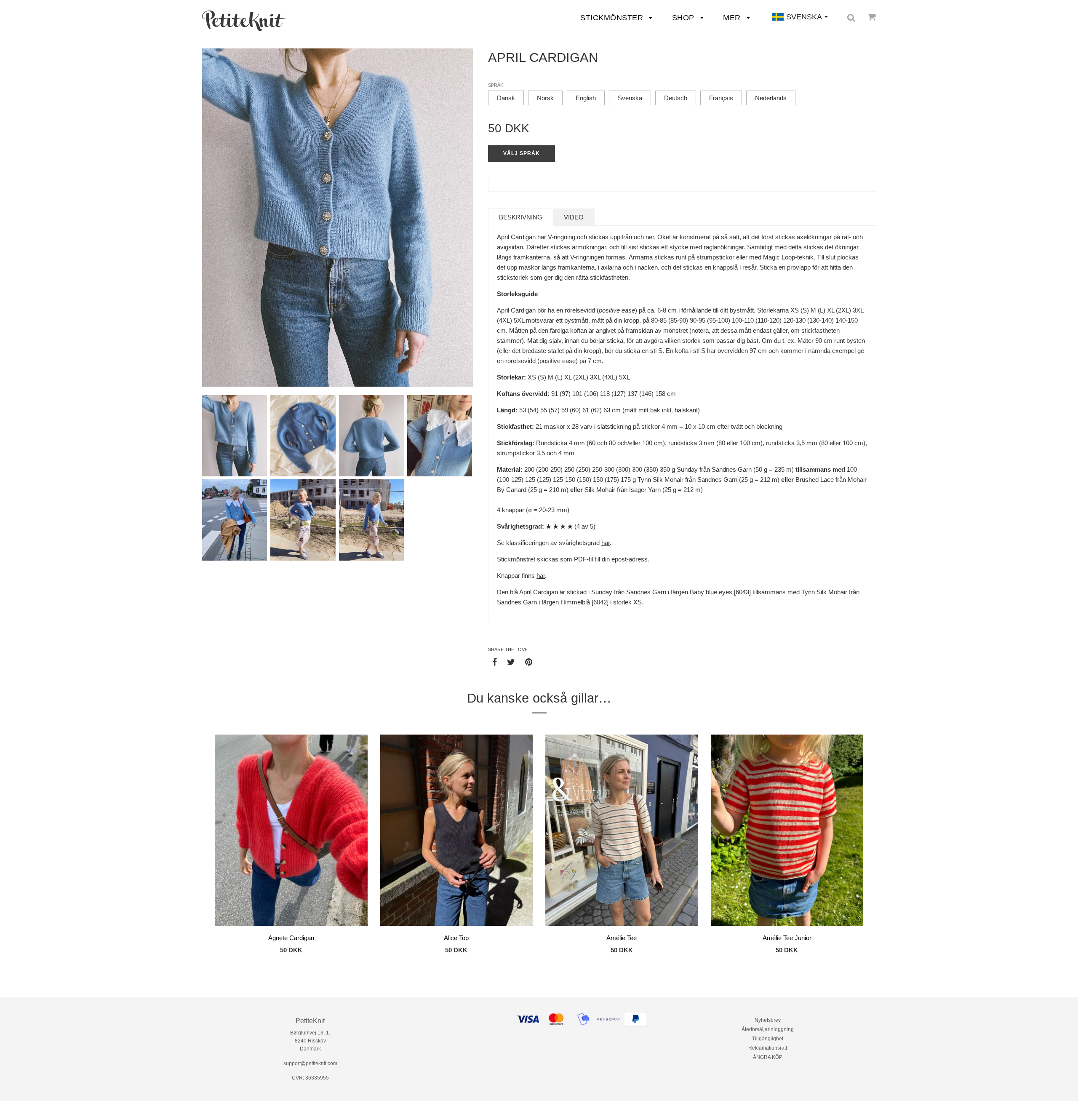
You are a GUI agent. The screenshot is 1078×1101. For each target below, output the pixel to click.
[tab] (520, 217)
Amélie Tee (621, 937)
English (586, 98)
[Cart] (872, 17)
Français (721, 98)
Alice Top (456, 937)
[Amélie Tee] (621, 831)
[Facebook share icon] (494, 661)
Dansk (506, 98)
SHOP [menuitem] (684, 17)
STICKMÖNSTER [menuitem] (613, 17)
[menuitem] (244, 21)
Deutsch (675, 98)
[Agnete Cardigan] (291, 831)
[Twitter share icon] (511, 661)
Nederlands (771, 98)
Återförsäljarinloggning (768, 1029)
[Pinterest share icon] (528, 661)
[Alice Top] (456, 831)
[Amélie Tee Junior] (787, 831)
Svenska (630, 98)
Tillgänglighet (767, 1039)
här (605, 542)
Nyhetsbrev (768, 1020)
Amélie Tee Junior (787, 937)
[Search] (851, 18)
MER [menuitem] (733, 17)
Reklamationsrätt (767, 1048)
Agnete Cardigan (291, 937)
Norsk (545, 98)
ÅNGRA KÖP (767, 1057)
